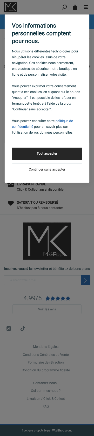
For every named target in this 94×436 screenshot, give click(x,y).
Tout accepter (47, 154)
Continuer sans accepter (47, 170)
